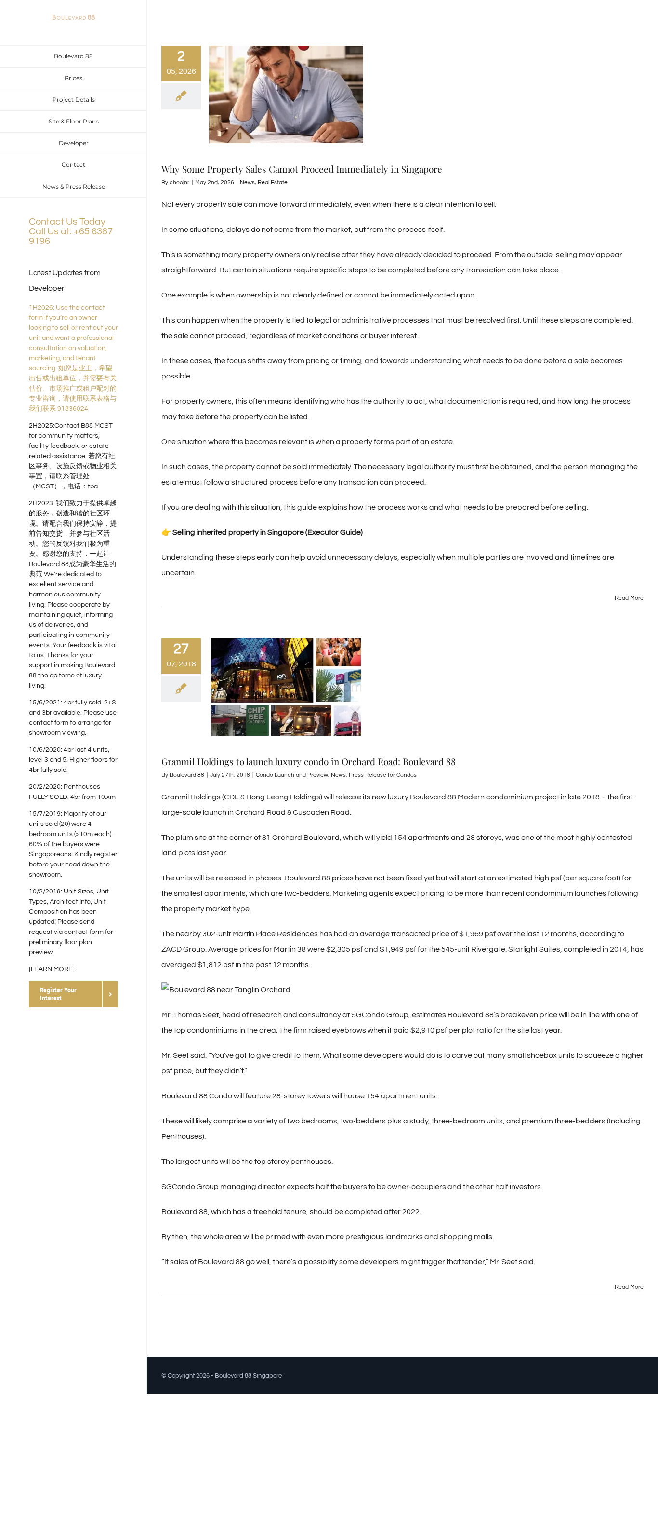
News (247, 182)
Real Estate (273, 182)
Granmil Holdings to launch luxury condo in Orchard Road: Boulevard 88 (308, 761)
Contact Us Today (67, 222)
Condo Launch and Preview (292, 775)
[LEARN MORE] (52, 969)
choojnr (179, 182)
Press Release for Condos (383, 775)
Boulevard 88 (187, 775)
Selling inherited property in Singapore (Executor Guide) (267, 532)
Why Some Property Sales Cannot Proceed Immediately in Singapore (301, 168)
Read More (629, 598)
